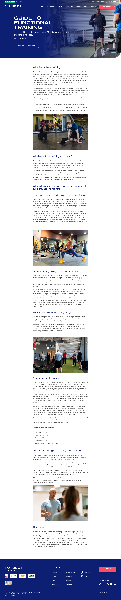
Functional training (39, 161)
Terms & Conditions (102, 592)
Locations (59, 6)
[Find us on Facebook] (100, 584)
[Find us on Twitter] (104, 584)
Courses (41, 6)
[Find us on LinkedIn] (111, 584)
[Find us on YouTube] (115, 584)
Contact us (69, 584)
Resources (78, 6)
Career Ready (69, 6)
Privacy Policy (113, 592)
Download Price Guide (107, 6)
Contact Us (93, 6)
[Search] (89, 1)
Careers (68, 580)
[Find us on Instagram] (108, 584)
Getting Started (50, 6)
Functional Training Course (26, 46)
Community (55, 584)
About (85, 6)
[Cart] (93, 1)
